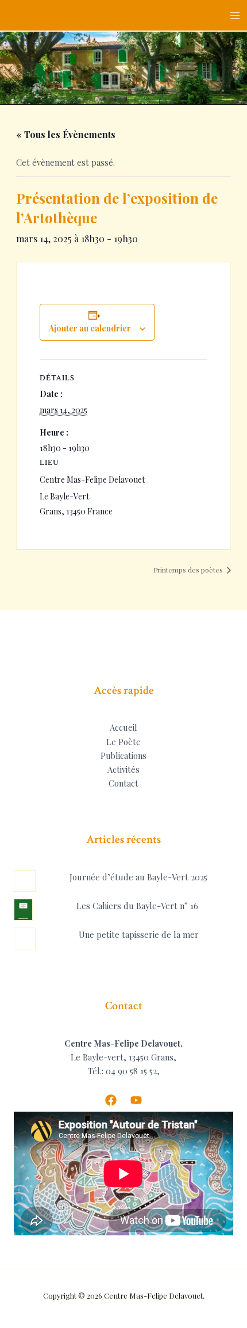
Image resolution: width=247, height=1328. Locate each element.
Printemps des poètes (189, 569)
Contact (123, 783)
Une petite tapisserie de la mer (139, 934)
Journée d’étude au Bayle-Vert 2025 (138, 877)
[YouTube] (136, 1100)
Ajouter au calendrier (90, 328)
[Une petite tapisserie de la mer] (25, 938)
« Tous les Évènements (65, 134)
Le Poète (123, 741)
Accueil (123, 727)
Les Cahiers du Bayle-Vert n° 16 (137, 905)
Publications (123, 755)
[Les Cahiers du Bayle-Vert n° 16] (23, 910)
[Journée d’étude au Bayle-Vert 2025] (25, 881)
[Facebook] (111, 1100)
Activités (123, 769)
